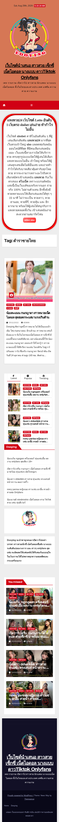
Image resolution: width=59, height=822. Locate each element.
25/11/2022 (14, 323)
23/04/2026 (17, 672)
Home (6, 806)
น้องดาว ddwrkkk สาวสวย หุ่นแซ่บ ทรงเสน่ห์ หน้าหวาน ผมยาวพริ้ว (35, 424)
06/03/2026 (17, 704)
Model (18, 304)
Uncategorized (39, 304)
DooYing (10, 304)
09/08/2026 (17, 610)
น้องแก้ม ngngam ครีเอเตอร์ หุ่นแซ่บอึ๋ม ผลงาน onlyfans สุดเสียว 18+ (36, 395)
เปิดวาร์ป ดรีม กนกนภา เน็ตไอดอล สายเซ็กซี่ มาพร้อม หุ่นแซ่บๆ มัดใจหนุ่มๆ (36, 409)
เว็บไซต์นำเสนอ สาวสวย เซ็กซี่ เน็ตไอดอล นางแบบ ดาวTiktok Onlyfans (29, 71)
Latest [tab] (14, 378)
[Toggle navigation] (31, 105)
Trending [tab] (43, 378)
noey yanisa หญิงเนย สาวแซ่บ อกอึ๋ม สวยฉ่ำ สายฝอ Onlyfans (35, 441)
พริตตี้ (16, 308)
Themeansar (29, 799)
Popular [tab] (28, 378)
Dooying (14, 806)
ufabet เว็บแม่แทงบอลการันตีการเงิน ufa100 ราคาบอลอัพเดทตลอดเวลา (29, 814)
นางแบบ (9, 308)
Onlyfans (27, 388)
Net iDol (27, 304)
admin (26, 323)
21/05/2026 (17, 641)
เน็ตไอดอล (37, 388)
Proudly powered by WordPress (20, 795)
